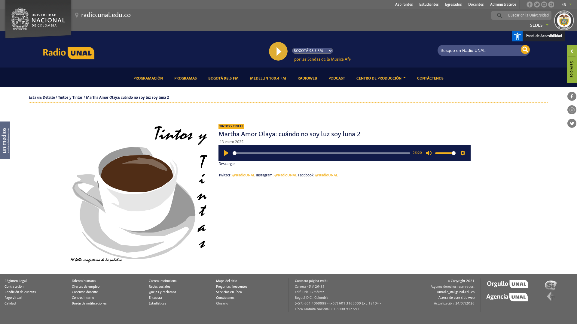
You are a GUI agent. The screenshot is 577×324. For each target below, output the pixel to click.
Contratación (14, 287)
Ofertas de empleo (85, 287)
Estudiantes (429, 4)
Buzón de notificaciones (89, 303)
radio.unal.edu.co (106, 15)
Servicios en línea (229, 292)
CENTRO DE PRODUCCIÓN (379, 78)
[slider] (321, 153)
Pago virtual (13, 298)
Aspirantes (404, 4)
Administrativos (503, 4)
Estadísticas (157, 303)
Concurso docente (85, 292)
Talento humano (84, 281)
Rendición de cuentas (20, 292)
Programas (186, 78)
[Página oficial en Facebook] (530, 5)
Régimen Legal (16, 281)
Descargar (226, 164)
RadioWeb (308, 78)
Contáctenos (431, 78)
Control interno (83, 298)
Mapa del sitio (226, 281)
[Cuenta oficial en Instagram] (551, 5)
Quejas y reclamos (162, 292)
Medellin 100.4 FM (269, 78)
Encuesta (155, 298)
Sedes (536, 25)
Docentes (476, 4)
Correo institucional (163, 281)
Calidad (10, 303)
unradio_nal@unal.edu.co (456, 292)
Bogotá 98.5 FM (224, 78)
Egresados (453, 4)
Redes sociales (159, 287)
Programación (149, 78)
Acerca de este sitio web (456, 298)
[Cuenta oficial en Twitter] (537, 5)
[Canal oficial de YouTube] (544, 5)
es (563, 4)
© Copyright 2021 (461, 281)
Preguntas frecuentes (231, 287)
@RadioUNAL (243, 175)
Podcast (337, 78)
